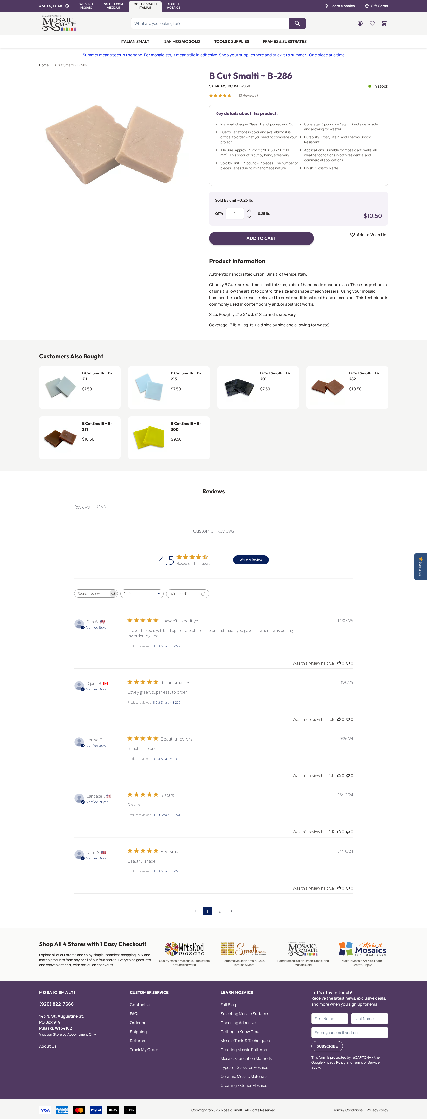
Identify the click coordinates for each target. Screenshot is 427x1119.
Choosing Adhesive (238, 1022)
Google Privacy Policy (328, 1062)
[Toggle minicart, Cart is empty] (384, 23)
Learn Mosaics (343, 5)
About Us (47, 1046)
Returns (137, 1040)
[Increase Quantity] (249, 211)
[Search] (297, 23)
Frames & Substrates (285, 41)
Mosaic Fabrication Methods (246, 1058)
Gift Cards (379, 5)
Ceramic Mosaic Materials (244, 1076)
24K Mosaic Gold (182, 41)
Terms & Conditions (347, 1110)
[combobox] (142, 593)
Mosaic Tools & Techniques (245, 1040)
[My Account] (360, 23)
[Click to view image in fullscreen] (114, 146)
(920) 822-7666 (56, 1004)
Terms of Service (366, 1062)
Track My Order (144, 1049)
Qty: (219, 213)
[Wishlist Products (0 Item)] (372, 23)
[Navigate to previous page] (195, 911)
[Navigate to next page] (231, 911)
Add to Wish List (372, 234)
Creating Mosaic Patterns (244, 1049)
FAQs (134, 1013)
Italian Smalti (135, 41)
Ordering (138, 1022)
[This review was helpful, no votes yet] (339, 663)
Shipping (138, 1031)
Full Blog (228, 1004)
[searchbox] (91, 593)
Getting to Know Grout (241, 1031)
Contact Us (140, 1004)
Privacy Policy (377, 1110)
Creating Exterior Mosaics (244, 1085)
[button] (86, 6)
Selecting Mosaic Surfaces (245, 1013)
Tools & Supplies (231, 41)
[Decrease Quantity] (249, 217)
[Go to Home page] (60, 23)
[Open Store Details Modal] (67, 6)
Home (44, 65)
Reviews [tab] (82, 507)
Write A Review (251, 560)
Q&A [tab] (101, 507)
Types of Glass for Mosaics (244, 1067)
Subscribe (327, 1046)
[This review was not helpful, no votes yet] (348, 663)
